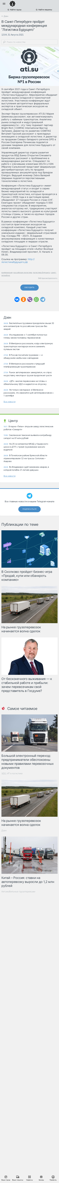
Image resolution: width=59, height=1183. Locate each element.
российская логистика (22, 272)
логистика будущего (41, 272)
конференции (7, 272)
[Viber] (29, 299)
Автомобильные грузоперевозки (18, 891)
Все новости (9, 401)
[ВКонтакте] (16, 299)
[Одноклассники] (23, 299)
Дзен (4, 830)
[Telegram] (42, 299)
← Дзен (4, 16)
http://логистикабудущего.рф (18, 260)
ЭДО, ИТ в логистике (12, 773)
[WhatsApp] (36, 299)
